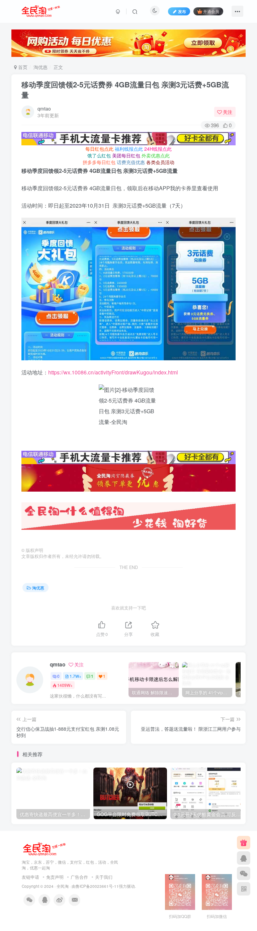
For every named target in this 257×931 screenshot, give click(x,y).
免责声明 (55, 877)
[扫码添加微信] (243, 873)
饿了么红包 (99, 155)
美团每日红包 (126, 155)
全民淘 (63, 886)
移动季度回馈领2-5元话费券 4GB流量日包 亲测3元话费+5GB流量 (125, 89)
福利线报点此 (129, 148)
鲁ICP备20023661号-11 (97, 886)
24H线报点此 (158, 148)
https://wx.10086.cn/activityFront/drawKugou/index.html (113, 372)
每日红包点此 (99, 148)
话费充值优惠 (131, 162)
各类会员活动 (160, 162)
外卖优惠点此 (156, 155)
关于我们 (103, 877)
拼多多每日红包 (99, 162)
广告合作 (79, 877)
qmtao (44, 108)
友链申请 (30, 877)
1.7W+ (75, 676)
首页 (22, 67)
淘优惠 (40, 67)
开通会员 (211, 11)
